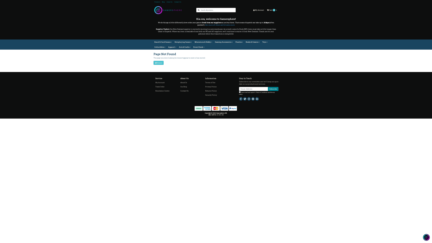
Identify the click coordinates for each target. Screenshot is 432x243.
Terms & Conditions (261, 92)
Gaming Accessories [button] (223, 42)
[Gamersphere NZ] (168, 10)
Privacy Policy (211, 87)
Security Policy (211, 95)
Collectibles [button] (159, 47)
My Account (160, 82)
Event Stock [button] (198, 47)
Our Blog (183, 87)
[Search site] (198, 10)
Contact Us (177, 2)
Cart (271, 10)
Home (159, 63)
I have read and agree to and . (257, 93)
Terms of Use (210, 82)
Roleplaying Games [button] (183, 42)
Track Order (159, 87)
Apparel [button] (171, 47)
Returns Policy (211, 91)
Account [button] (259, 10)
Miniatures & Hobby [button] (203, 42)
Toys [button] (264, 42)
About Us (169, 2)
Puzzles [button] (238, 42)
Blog (163, 2)
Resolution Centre (162, 91)
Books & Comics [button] (252, 42)
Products (157, 2)
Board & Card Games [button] (162, 42)
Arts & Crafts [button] (184, 47)
